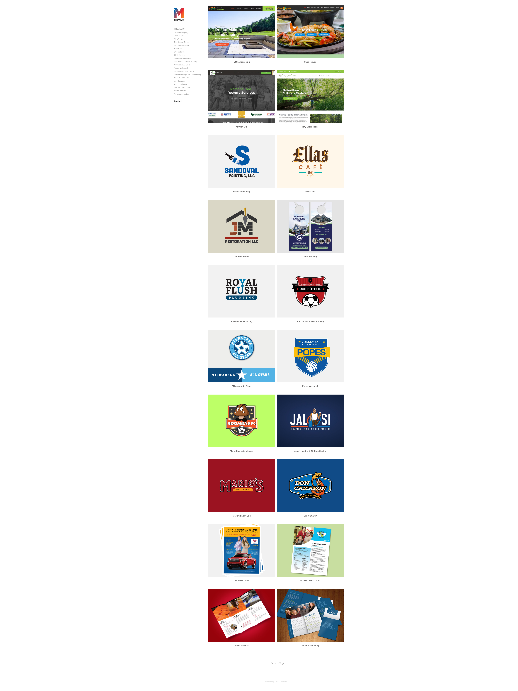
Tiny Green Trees (181, 42)
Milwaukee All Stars (182, 64)
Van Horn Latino (180, 84)
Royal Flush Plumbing (183, 58)
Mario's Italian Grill (181, 77)
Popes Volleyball (181, 68)
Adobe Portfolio (281, 682)
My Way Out (179, 39)
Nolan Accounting (181, 94)
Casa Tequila (179, 35)
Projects (179, 28)
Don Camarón (179, 81)
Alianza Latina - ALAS (182, 87)
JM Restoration (180, 51)
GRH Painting (179, 55)
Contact (178, 101)
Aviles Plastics (180, 90)
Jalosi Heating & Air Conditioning (187, 74)
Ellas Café (178, 48)
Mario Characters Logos (184, 71)
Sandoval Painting (181, 45)
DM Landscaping (181, 32)
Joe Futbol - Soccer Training (185, 61)
